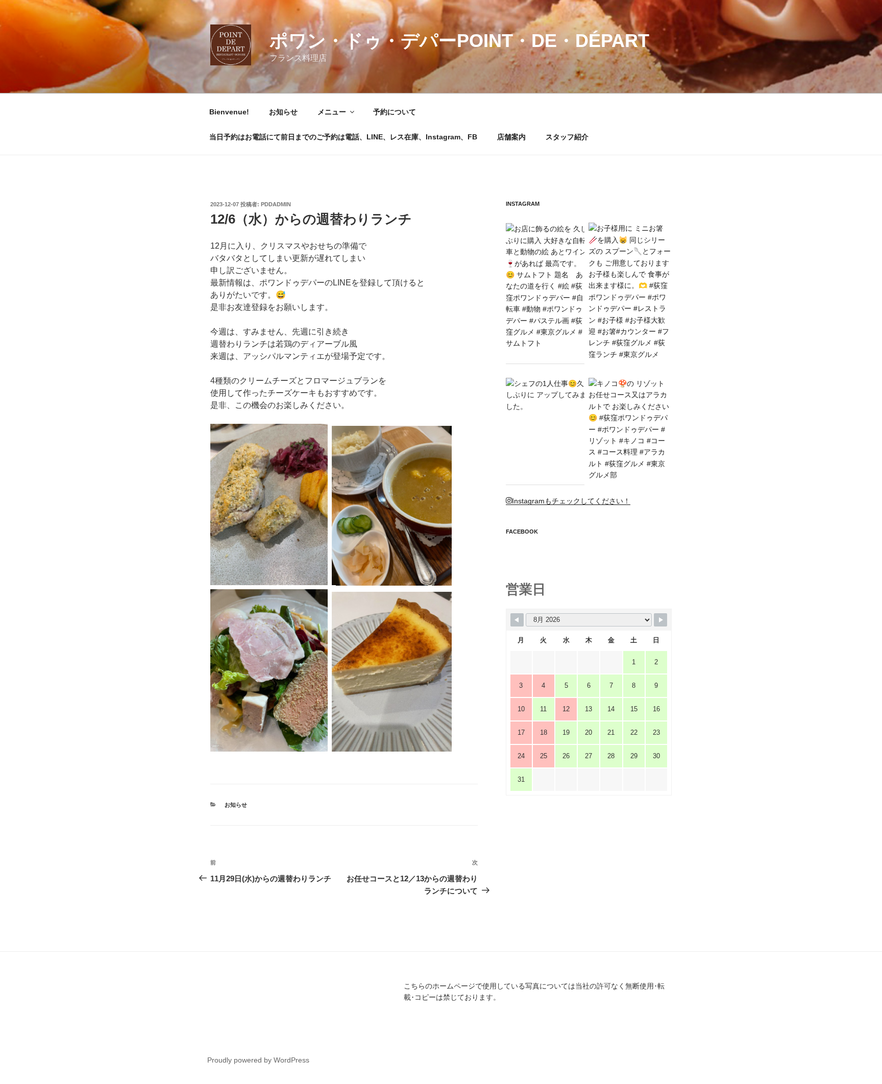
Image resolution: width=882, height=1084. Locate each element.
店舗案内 (511, 137)
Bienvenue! (229, 112)
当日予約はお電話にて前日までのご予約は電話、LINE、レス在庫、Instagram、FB (343, 137)
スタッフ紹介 (567, 137)
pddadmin (276, 204)
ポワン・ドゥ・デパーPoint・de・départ (459, 40)
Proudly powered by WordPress (258, 1060)
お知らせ (283, 112)
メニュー (331, 112)
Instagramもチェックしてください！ (571, 501)
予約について (394, 112)
